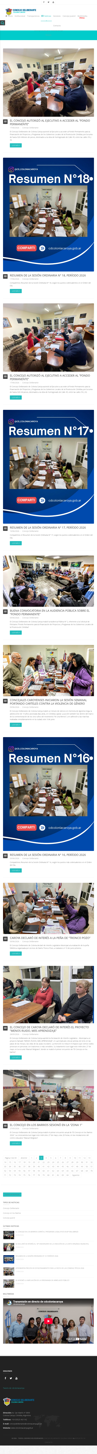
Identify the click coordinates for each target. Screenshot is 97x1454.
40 (39, 1166)
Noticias (47, 16)
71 (5, 1175)
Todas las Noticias (12, 1194)
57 (29, 1171)
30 (82, 1162)
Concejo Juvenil (69, 16)
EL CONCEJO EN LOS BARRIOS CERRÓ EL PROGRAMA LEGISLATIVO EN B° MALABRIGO (47, 1232)
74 (20, 1175)
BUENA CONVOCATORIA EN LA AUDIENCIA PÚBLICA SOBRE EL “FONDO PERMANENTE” (50, 612)
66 (72, 1171)
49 (82, 1166)
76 (29, 1175)
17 (20, 1162)
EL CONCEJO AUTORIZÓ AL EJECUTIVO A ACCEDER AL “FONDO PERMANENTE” (50, 122)
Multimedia (82, 16)
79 (44, 1175)
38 (29, 1166)
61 (48, 1171)
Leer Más (15, 145)
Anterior (24, 1158)
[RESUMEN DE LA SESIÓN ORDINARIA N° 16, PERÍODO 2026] (48, 794)
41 (44, 1166)
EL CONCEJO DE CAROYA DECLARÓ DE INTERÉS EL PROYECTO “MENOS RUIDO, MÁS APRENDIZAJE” (49, 1029)
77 (34, 1175)
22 (44, 1162)
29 (77, 1162)
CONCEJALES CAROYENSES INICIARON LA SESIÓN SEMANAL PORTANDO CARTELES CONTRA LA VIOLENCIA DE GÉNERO (48, 701)
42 (48, 1166)
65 (68, 1171)
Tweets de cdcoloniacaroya (13, 1388)
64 (63, 1171)
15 (10, 1162)
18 (24, 1162)
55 (20, 1171)
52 (5, 1171)
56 (24, 1171)
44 (58, 1166)
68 (82, 1171)
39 (34, 1166)
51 (92, 1166)
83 (63, 1175)
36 (20, 1166)
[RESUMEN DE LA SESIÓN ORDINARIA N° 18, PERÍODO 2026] (48, 214)
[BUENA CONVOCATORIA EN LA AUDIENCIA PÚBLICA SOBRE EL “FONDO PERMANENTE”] (48, 581)
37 (24, 1166)
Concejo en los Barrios (12, 1213)
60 (44, 1171)
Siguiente (75, 1175)
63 (58, 1171)
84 (68, 1175)
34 (10, 1166)
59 (39, 1171)
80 (48, 1175)
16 (15, 1162)
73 (15, 1175)
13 (89, 1158)
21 (39, 1162)
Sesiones (57, 16)
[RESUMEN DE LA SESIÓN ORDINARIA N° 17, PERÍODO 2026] (48, 466)
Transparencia (33, 16)
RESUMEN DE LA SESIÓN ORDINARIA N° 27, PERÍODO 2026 (37, 1256)
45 (63, 1166)
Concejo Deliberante (30, 127)
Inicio (10, 16)
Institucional (20, 16)
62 (53, 1171)
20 (34, 1162)
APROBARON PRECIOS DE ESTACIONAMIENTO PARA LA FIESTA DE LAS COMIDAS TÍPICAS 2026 (50, 1268)
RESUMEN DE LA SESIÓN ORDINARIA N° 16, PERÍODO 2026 (48, 855)
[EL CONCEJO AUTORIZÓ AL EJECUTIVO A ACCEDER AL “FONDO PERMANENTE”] (48, 82)
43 (53, 1166)
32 (92, 1162)
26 (63, 1162)
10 (75, 1158)
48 (77, 1166)
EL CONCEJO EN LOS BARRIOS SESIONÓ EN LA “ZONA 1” (46, 1125)
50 (87, 1166)
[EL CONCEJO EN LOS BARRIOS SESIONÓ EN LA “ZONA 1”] (48, 1095)
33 (5, 1166)
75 (24, 1175)
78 (39, 1175)
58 (34, 1171)
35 (15, 1166)
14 (5, 1162)
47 (72, 1166)
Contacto (57, 25)
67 (77, 1171)
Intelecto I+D (80, 1438)
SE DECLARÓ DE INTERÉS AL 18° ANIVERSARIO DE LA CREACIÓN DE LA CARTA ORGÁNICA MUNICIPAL (52, 1244)
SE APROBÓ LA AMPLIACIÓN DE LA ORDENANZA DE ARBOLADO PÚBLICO (42, 1280)
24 (53, 1162)
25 (58, 1162)
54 (15, 1171)
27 (68, 1162)
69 (87, 1171)
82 (58, 1175)
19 (29, 1162)
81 (53, 1175)
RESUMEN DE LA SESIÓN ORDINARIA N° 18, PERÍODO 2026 (48, 275)
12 (84, 1158)
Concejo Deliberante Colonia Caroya (58, 1438)
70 (92, 1171)
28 (72, 1162)
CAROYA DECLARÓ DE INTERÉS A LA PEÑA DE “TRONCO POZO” (50, 938)
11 (80, 1158)
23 (48, 1162)
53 (10, 1171)
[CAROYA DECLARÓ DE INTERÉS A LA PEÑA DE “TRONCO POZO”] (48, 908)
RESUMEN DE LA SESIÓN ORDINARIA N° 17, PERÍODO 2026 (48, 527)
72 (10, 1175)
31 (87, 1162)
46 (68, 1166)
